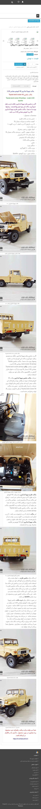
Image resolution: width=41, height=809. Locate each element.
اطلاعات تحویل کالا (33, 758)
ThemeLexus (20, 806)
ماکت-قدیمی (17, 79)
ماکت (31, 76)
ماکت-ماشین (27, 76)
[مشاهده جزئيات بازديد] (37, 752)
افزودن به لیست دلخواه (31, 67)
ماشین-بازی (32, 78)
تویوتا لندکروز (20, 356)
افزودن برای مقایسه (19, 67)
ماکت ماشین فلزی (13, 586)
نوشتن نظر (26, 48)
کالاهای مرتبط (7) (16, 86)
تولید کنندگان (34, 767)
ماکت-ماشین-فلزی (19, 76)
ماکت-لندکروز (16, 78)
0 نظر (31, 48)
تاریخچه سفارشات (33, 784)
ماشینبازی (36, 81)
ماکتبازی (27, 78)
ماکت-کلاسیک (23, 79)
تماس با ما (35, 795)
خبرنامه (35, 788)
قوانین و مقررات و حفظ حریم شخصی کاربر (28, 761)
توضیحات (34, 86)
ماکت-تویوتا (22, 78)
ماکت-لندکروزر (30, 79)
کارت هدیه (35, 770)
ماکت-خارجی (10, 79)
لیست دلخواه (34, 786)
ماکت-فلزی (11, 76)
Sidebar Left (33, 21)
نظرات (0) (26, 86)
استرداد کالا (35, 797)
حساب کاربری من (33, 781)
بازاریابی (35, 772)
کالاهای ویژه (34, 775)
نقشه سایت (35, 800)
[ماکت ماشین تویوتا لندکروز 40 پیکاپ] (20, 32)
